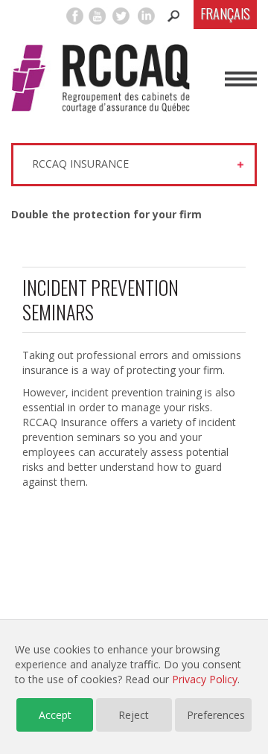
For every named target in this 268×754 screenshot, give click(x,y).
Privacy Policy (204, 679)
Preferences (216, 715)
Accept (55, 715)
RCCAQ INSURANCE (80, 163)
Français (225, 13)
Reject (133, 715)
